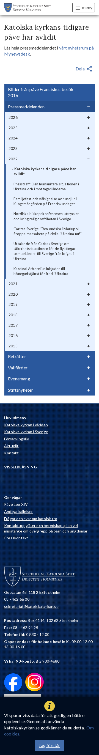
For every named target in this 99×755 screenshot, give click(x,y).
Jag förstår (49, 745)
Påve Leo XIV (16, 504)
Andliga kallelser (18, 511)
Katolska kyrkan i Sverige (26, 431)
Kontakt (11, 453)
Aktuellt (11, 445)
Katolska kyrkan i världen (26, 424)
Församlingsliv (16, 438)
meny (87, 7)
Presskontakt (16, 538)
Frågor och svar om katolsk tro (30, 518)
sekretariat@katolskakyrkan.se (31, 606)
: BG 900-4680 (32, 661)
